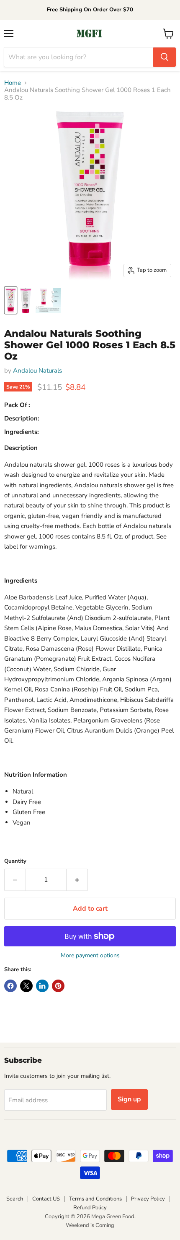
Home (12, 83)
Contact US (46, 1199)
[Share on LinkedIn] (42, 986)
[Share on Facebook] (10, 986)
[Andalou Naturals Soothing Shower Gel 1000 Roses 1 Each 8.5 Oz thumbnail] (11, 300)
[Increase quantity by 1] (77, 880)
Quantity (15, 861)
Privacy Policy (148, 1199)
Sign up (129, 1099)
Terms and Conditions (95, 1199)
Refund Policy (90, 1207)
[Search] (164, 57)
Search (14, 1199)
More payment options (90, 955)
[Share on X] (26, 986)
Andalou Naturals (37, 370)
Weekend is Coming (90, 1225)
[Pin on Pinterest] (58, 986)
